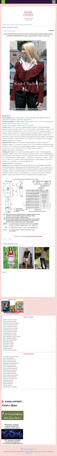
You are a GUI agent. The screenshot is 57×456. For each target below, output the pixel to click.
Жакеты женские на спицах (26, 24)
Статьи (8, 24)
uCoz (35, 449)
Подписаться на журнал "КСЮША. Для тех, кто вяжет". (18, 125)
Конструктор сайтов (28, 449)
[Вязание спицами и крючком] (28, 22)
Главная (4, 24)
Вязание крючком (29, 354)
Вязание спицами (14, 24)
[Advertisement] (28, 284)
